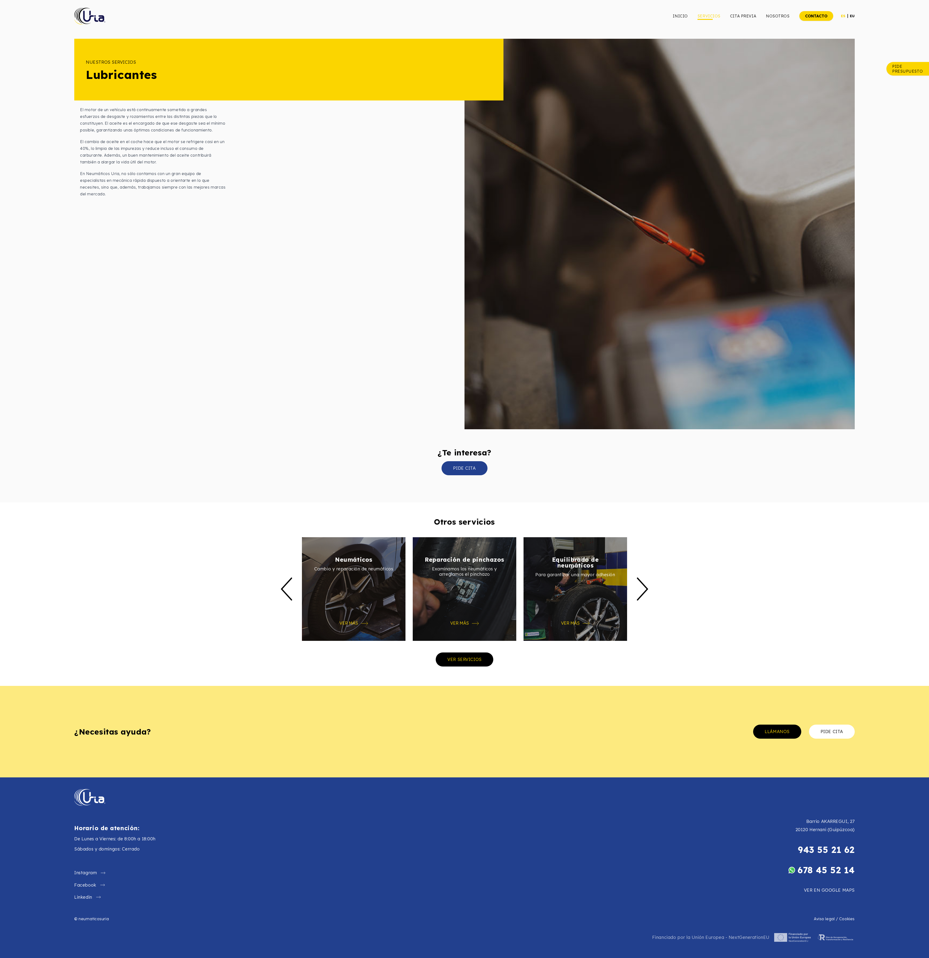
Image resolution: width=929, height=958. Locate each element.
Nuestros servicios (111, 62)
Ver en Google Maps (829, 890)
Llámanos (777, 731)
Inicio (680, 16)
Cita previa (743, 16)
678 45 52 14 (826, 870)
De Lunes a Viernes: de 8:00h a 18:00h (115, 839)
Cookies (847, 918)
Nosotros (777, 16)
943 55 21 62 (826, 849)
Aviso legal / (826, 918)
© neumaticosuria (91, 919)
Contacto (816, 16)
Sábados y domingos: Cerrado (107, 849)
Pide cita (464, 468)
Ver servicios (464, 659)
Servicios (708, 16)
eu (852, 16)
